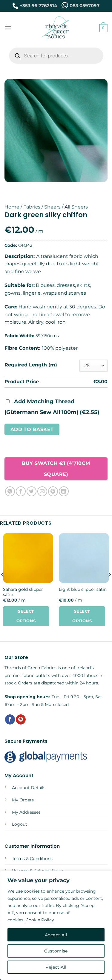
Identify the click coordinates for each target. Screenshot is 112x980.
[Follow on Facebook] (10, 719)
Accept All (56, 935)
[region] (56, 925)
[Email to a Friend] (42, 491)
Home (11, 207)
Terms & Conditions (32, 858)
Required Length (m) (30, 365)
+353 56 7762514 (38, 5)
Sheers (52, 207)
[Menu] (8, 28)
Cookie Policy (40, 920)
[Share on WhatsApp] (10, 491)
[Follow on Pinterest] (21, 719)
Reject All (55, 967)
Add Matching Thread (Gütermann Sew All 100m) (51, 406)
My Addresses (26, 812)
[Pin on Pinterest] (53, 491)
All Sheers (76, 207)
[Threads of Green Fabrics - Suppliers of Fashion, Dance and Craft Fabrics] (55, 28)
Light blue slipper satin (83, 589)
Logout (19, 824)
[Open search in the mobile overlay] (56, 56)
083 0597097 (84, 5)
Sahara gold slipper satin (23, 592)
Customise (56, 951)
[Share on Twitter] (31, 491)
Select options (26, 616)
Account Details (28, 787)
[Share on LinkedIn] (64, 491)
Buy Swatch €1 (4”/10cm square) (56, 468)
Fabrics (31, 207)
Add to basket (32, 429)
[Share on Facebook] (21, 491)
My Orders (23, 800)
